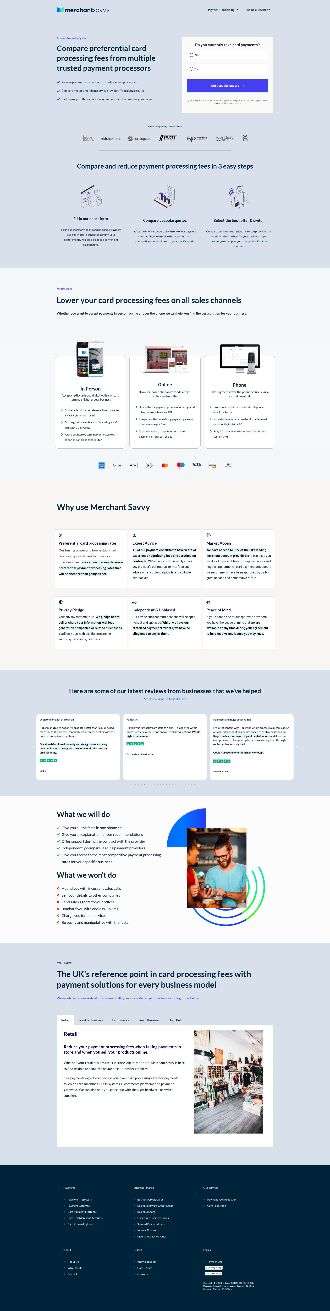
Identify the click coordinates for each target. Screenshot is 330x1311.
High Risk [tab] (175, 1020)
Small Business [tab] (149, 1020)
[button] (33, 747)
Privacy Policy (214, 1267)
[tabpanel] (165, 1086)
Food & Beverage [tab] (91, 1020)
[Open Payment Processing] (236, 10)
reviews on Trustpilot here (170, 699)
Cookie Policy (214, 1273)
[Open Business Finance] (270, 10)
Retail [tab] (65, 1020)
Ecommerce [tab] (120, 1020)
